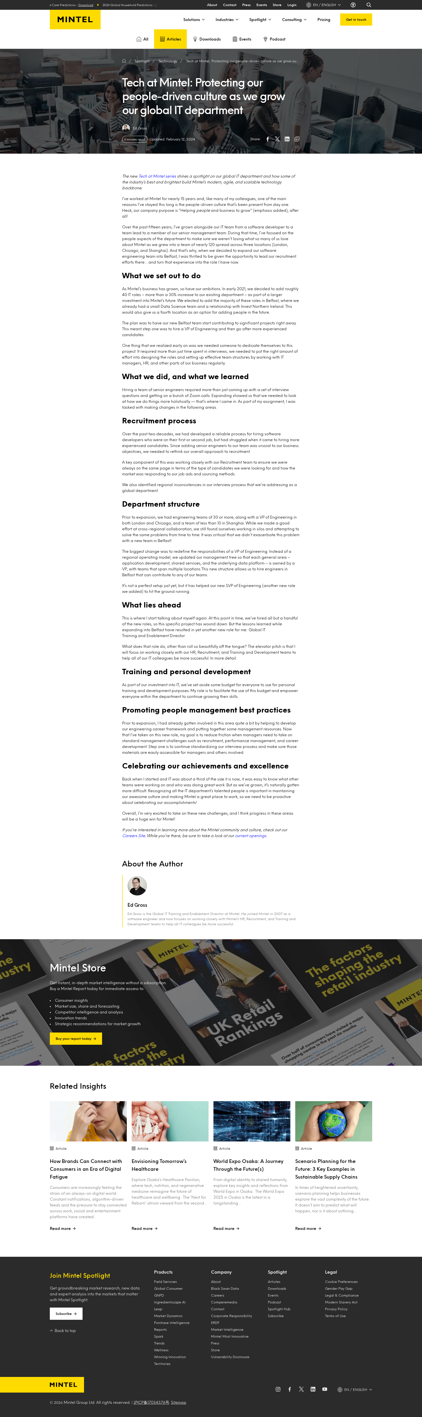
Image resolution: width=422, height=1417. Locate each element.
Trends (159, 1343)
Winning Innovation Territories (170, 1360)
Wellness (161, 1350)
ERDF (215, 1322)
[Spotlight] (269, 19)
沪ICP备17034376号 (151, 1402)
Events (261, 4)
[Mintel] (75, 19)
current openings (250, 835)
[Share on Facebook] (268, 139)
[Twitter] (301, 1390)
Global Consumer (168, 1288)
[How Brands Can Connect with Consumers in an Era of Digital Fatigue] (88, 1121)
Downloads (210, 39)
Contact (229, 4)
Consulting (292, 19)
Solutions (191, 19)
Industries (225, 19)
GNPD (159, 1295)
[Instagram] (278, 1390)
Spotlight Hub (279, 1309)
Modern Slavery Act (341, 1302)
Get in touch (356, 19)
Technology (167, 61)
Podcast (277, 39)
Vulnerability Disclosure (230, 1356)
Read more (60, 1228)
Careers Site (133, 835)
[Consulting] (305, 19)
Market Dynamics (168, 1315)
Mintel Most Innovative (230, 1336)
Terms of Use (335, 1315)
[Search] (369, 5)
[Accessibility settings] (354, 5)
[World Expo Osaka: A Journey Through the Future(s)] (251, 1121)
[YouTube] (325, 1390)
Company (221, 1272)
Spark (158, 1336)
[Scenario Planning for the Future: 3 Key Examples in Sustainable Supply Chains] (333, 1121)
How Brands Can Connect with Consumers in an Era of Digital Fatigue (86, 1169)
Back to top (65, 1330)
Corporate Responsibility (231, 1315)
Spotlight (257, 19)
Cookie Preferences (341, 1281)
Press (246, 4)
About (212, 4)
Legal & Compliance (342, 1295)
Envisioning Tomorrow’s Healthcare (159, 1165)
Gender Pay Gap (338, 1288)
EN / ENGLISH (324, 4)
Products (163, 1272)
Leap (158, 1309)
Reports (160, 1329)
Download (102, 5)
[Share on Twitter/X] (277, 139)
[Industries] (237, 19)
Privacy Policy (336, 1309)
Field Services (165, 1281)
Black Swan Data (225, 1288)
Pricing (323, 19)
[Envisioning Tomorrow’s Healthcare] (170, 1121)
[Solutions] (203, 19)
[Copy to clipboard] (297, 139)
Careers (217, 1295)
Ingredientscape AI (170, 1302)
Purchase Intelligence (172, 1322)
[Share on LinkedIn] (287, 139)
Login (291, 4)
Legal (331, 1272)
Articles (174, 39)
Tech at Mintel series (157, 176)
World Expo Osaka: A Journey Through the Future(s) (248, 1165)
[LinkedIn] (313, 1390)
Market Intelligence (227, 1329)
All (145, 39)
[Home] (124, 61)
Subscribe (64, 1313)
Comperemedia (224, 1302)
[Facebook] (290, 1390)
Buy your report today (73, 1038)
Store (277, 4)
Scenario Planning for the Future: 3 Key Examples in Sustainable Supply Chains (326, 1169)
